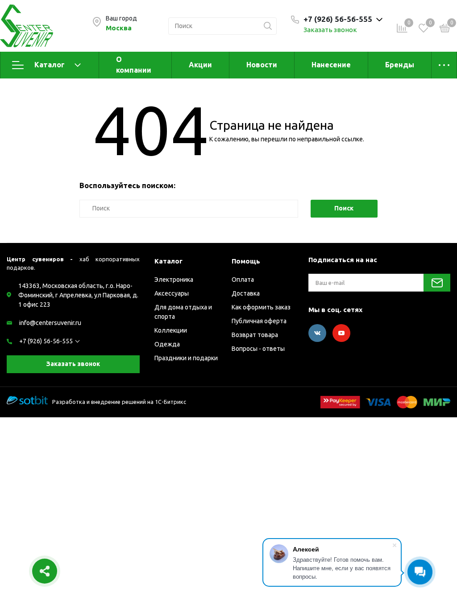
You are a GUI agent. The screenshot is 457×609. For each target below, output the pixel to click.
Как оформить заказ (261, 307)
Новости (261, 65)
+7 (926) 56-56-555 (46, 341)
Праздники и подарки (186, 358)
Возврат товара (255, 334)
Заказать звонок (330, 29)
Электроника (173, 279)
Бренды (399, 65)
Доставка (246, 293)
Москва (119, 28)
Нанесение (331, 65)
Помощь (246, 261)
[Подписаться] (437, 283)
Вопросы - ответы (258, 348)
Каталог (49, 65)
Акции (200, 65)
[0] (445, 29)
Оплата (243, 279)
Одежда (167, 344)
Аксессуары (171, 293)
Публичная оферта (259, 321)
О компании (133, 64)
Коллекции (170, 330)
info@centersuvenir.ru (50, 322)
